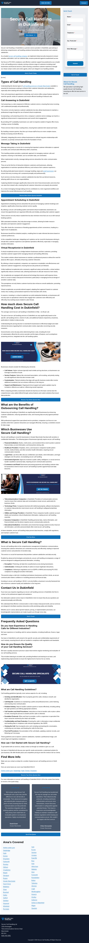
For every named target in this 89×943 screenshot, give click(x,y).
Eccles (33, 850)
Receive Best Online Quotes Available (31, 195)
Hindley (33, 897)
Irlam (33, 872)
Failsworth (6, 861)
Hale (32, 863)
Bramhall (6, 892)
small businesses (48, 171)
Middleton (6, 886)
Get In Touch (31, 616)
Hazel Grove (7, 884)
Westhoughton (35, 891)
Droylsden (33, 770)
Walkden (34, 869)
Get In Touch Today (31, 73)
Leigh (33, 889)
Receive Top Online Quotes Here (30, 399)
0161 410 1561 (45, 3)
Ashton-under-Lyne (7, 770)
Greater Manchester (9, 881)
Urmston (34, 855)
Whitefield (6, 906)
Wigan (33, 905)
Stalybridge (17, 770)
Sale (32, 847)
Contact (84, 3)
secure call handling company (18, 56)
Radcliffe (34, 858)
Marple (5, 873)
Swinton (34, 852)
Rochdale (6, 909)
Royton (5, 878)
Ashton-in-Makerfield (37, 903)
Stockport (6, 875)
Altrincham (34, 866)
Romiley (5, 864)
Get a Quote (29, 35)
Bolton (33, 880)
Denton (27, 770)
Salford (5, 898)
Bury (32, 861)
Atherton (34, 886)
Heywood (6, 903)
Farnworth (34, 875)
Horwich (34, 894)
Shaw (5, 889)
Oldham (5, 867)
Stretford (5, 900)
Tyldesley (34, 883)
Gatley (5, 895)
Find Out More (31, 537)
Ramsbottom (35, 877)
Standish (34, 908)
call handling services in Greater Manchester (36, 86)
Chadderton (6, 870)
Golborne (34, 900)
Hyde (23, 770)
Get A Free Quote (31, 834)
